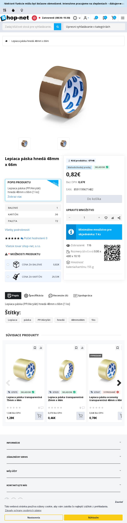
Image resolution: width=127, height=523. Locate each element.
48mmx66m (78, 319)
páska (27, 319)
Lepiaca (12, 319)
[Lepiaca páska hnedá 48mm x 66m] (24, 143)
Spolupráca (84, 295)
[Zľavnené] (13, 10)
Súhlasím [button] (93, 517)
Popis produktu (19, 182)
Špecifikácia (35, 295)
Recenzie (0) (60, 295)
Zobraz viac (15, 196)
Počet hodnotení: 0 (35, 238)
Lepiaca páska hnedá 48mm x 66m (30, 41)
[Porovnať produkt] (112, 217)
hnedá (60, 319)
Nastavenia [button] (33, 517)
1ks (93, 319)
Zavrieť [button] (119, 502)
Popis (15, 295)
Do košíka (94, 199)
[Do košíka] (39, 416)
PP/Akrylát (44, 319)
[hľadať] (57, 26)
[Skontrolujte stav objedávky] (22, 10)
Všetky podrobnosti (17, 230)
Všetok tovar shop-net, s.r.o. (23, 246)
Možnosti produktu (25, 254)
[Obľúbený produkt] (105, 217)
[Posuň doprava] (119, 383)
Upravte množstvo (80, 210)
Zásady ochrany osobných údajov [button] (23, 510)
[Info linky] (5, 10)
